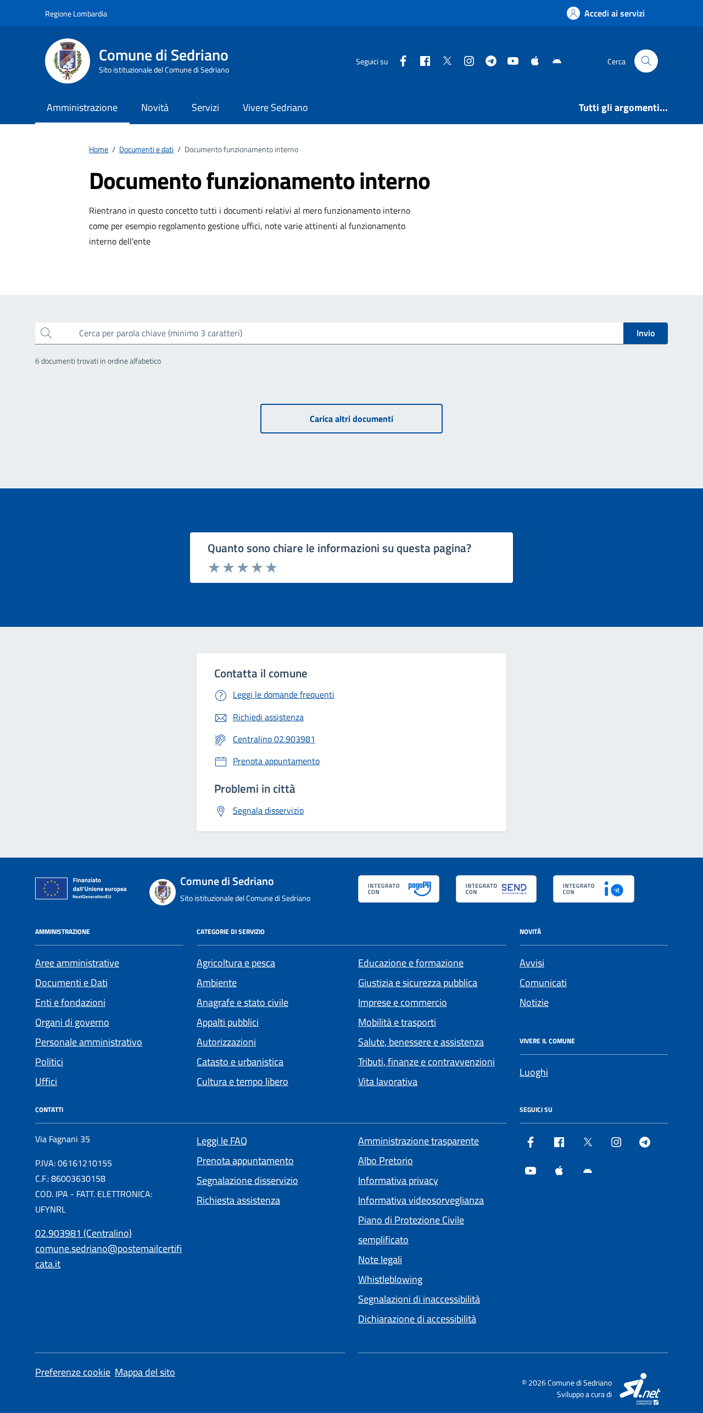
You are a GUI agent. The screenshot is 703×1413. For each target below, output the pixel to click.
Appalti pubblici (228, 1022)
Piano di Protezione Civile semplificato (411, 1229)
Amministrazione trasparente (418, 1140)
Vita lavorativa (387, 1081)
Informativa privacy (398, 1180)
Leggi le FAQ (222, 1140)
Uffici (46, 1081)
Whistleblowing (390, 1279)
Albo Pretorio (385, 1160)
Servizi (205, 107)
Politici (49, 1061)
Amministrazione (82, 107)
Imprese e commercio (402, 1002)
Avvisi (532, 962)
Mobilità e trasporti (397, 1022)
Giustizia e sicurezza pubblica (417, 982)
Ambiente (217, 982)
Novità (155, 107)
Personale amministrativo (88, 1041)
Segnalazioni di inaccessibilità (419, 1299)
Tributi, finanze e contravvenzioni (426, 1061)
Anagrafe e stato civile (242, 1002)
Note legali (380, 1259)
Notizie (534, 1002)
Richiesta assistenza (238, 1200)
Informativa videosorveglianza (421, 1200)
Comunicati (543, 982)
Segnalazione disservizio (247, 1180)
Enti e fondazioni (70, 1002)
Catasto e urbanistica (240, 1061)
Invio (646, 333)
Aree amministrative (77, 962)
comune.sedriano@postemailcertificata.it (108, 1256)
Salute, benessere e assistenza (421, 1041)
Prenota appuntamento (245, 1160)
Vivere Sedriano (275, 107)
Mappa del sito (145, 1372)
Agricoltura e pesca (236, 962)
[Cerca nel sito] (646, 61)
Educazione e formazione (411, 962)
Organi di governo (72, 1022)
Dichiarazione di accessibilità (417, 1318)
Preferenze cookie (72, 1372)
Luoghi (534, 1072)
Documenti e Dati (71, 982)
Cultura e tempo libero (242, 1081)
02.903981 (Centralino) (83, 1233)
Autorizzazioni (226, 1041)
